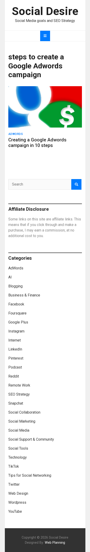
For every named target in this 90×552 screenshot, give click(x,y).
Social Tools (18, 448)
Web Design (18, 493)
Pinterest (15, 358)
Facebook (16, 304)
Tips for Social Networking (29, 475)
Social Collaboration (24, 412)
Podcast (15, 367)
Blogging (15, 286)
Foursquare (17, 313)
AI (10, 277)
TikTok (13, 466)
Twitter (14, 484)
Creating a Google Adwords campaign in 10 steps (37, 142)
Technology (17, 457)
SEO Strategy (19, 394)
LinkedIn (15, 349)
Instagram (16, 331)
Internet (14, 340)
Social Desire (45, 11)
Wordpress (17, 502)
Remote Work (19, 385)
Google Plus (18, 322)
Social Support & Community (31, 439)
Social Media (18, 430)
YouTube (15, 511)
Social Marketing (21, 421)
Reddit (13, 376)
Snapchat (15, 403)
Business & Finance (24, 295)
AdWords (15, 134)
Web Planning (55, 543)
